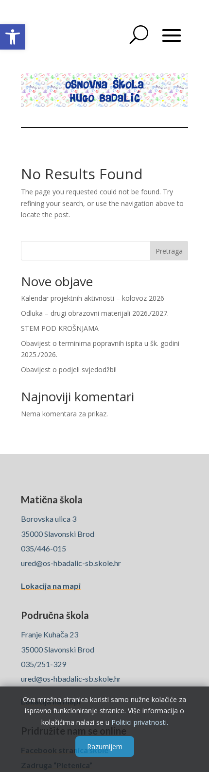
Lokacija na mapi (51, 585)
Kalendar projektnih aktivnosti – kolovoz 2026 (92, 298)
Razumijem (104, 746)
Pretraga (169, 251)
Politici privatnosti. (139, 722)
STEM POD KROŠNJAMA (60, 328)
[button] (12, 37)
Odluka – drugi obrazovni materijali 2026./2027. (95, 313)
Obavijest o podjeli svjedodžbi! (69, 369)
